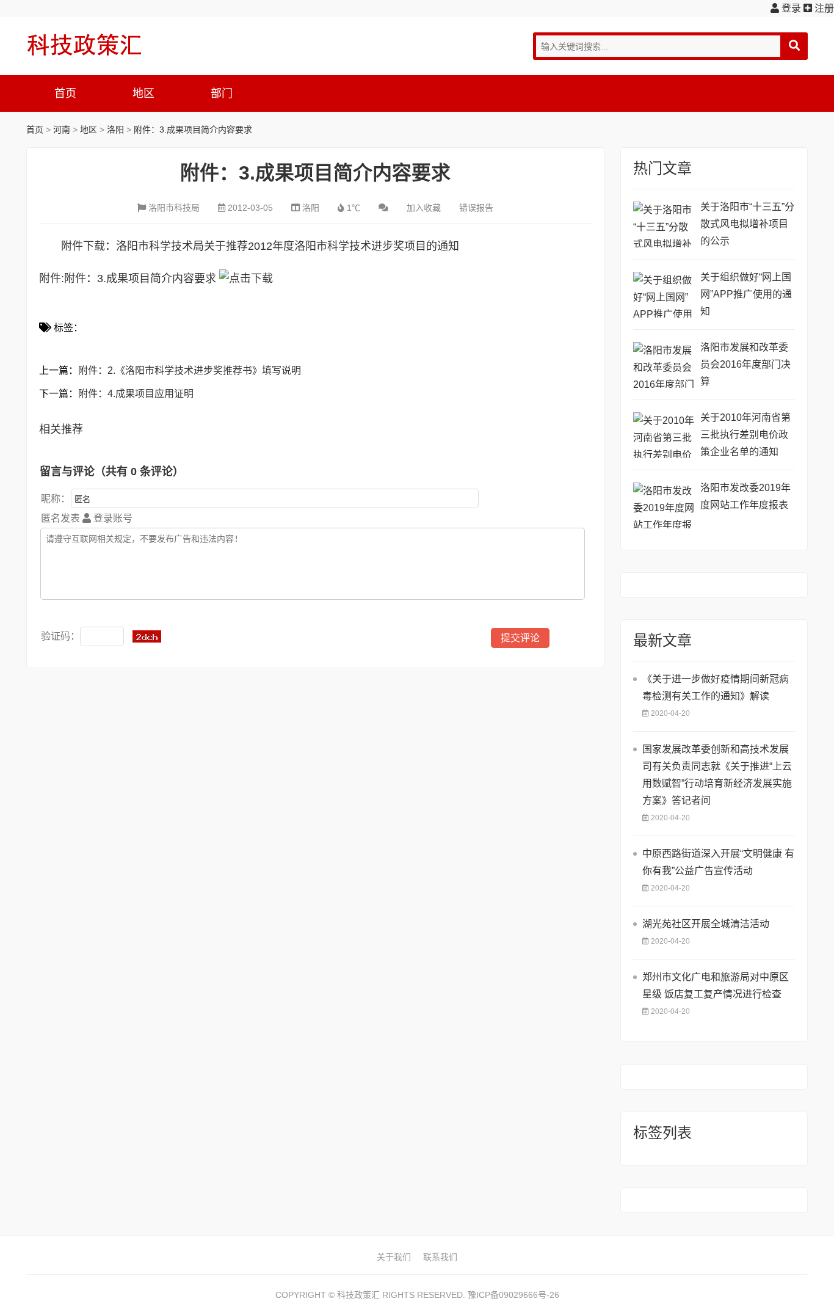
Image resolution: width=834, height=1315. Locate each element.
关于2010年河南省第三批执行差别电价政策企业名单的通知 (745, 434)
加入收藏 (424, 208)
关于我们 (394, 1257)
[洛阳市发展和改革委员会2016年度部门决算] (663, 365)
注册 (823, 8)
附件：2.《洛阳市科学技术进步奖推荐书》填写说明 (189, 370)
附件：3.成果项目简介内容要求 (193, 129)
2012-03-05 (250, 208)
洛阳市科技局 (174, 208)
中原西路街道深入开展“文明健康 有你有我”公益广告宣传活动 (718, 862)
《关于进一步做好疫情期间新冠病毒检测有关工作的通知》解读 (715, 687)
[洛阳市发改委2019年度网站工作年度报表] (663, 505)
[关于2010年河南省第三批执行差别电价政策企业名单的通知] (663, 435)
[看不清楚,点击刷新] (146, 636)
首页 (65, 93)
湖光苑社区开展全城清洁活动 (705, 924)
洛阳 (115, 129)
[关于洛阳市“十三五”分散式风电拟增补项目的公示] (663, 224)
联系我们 (440, 1257)
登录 (790, 8)
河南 (61, 129)
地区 (143, 93)
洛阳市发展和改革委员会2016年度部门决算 (745, 364)
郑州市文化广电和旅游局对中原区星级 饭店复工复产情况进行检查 (715, 985)
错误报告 (476, 208)
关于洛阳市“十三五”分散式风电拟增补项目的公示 (747, 224)
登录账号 (111, 518)
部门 (222, 93)
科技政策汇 (84, 44)
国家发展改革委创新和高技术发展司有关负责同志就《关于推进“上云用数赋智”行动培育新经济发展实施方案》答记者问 (717, 775)
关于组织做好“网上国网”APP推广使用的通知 (746, 294)
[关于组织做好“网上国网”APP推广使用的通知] (663, 295)
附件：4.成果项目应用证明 (136, 393)
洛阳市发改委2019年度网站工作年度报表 (745, 496)
